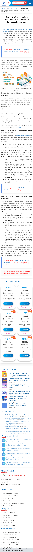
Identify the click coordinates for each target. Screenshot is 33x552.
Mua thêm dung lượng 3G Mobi (11, 545)
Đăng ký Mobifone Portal (10, 537)
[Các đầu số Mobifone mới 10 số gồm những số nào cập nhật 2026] (4, 405)
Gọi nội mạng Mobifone (9, 525)
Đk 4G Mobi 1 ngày (8, 498)
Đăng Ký (7, 304)
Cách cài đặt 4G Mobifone (10, 506)
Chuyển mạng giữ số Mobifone (11, 532)
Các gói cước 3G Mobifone (10, 515)
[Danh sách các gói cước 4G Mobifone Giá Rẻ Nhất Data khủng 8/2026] (4, 385)
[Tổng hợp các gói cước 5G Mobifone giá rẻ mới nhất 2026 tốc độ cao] (4, 380)
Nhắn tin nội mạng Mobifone (11, 542)
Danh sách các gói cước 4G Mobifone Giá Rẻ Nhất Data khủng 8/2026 (19, 386)
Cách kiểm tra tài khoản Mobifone (12, 539)
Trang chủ (4, 8)
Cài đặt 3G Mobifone (8, 520)
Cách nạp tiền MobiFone (10, 547)
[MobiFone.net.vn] (5, 3)
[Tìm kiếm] (26, 3)
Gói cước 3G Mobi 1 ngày (10, 517)
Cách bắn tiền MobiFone (10, 534)
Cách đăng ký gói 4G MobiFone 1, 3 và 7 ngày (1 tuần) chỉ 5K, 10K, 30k (19, 374)
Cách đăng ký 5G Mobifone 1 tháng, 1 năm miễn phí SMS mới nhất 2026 (20, 392)
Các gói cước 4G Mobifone (10, 495)
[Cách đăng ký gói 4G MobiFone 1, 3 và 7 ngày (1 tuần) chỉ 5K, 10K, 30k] (4, 374)
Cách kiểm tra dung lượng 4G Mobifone (14, 503)
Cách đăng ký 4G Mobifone (10, 493)
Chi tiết (7, 307)
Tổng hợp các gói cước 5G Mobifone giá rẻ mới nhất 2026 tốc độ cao (19, 379)
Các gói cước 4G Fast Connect (11, 501)
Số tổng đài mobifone (9, 523)
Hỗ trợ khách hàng (13, 8)
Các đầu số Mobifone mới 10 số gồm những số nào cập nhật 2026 (19, 404)
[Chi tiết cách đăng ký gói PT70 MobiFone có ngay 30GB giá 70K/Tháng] (4, 398)
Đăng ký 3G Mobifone (9, 512)
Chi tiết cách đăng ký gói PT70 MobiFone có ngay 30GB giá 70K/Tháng (18, 398)
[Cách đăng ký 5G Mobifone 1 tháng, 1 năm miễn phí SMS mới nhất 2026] (4, 392)
